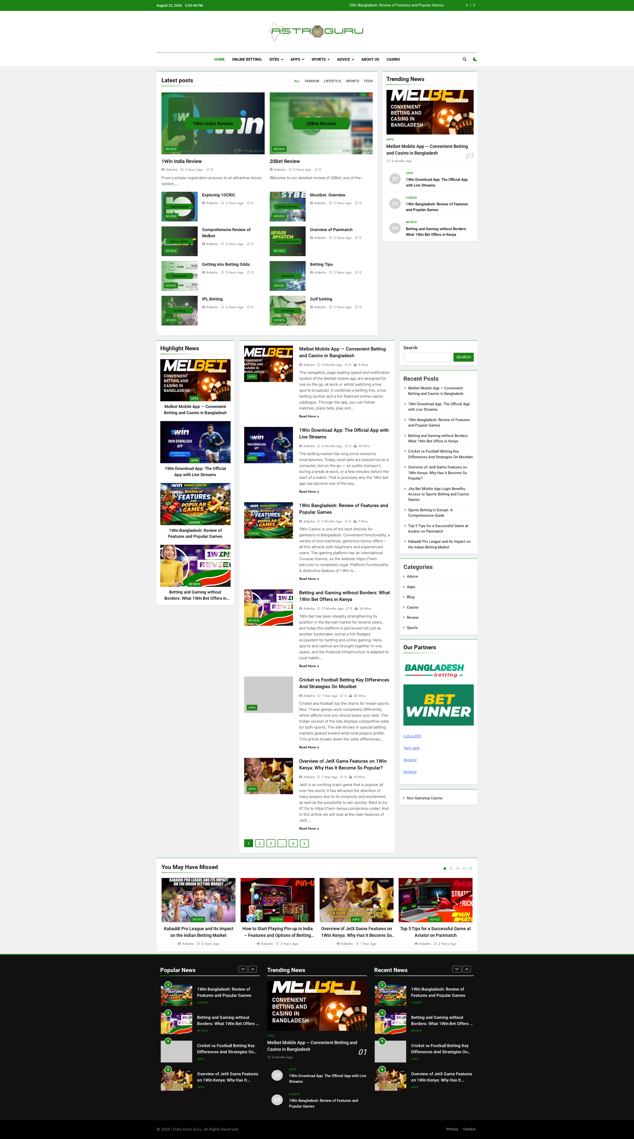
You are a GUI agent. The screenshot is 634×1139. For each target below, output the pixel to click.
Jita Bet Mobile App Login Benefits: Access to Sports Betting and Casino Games (438, 494)
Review (171, 149)
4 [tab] (464, 868)
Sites (274, 59)
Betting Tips (321, 264)
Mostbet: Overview (327, 195)
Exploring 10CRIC (218, 195)
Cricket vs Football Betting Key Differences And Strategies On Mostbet (226, 1037)
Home (219, 59)
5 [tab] (470, 868)
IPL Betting (212, 299)
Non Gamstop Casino (425, 798)
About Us (370, 59)
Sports (319, 59)
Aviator (410, 759)
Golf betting (321, 299)
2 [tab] (451, 868)
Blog (410, 597)
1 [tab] (445, 868)
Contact (469, 1129)
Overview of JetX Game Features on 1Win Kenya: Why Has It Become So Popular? (437, 473)
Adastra (171, 169)
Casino (393, 59)
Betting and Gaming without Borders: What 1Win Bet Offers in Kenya (388, 7)
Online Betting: (247, 59)
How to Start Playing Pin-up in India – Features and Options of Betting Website (277, 935)
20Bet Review (285, 161)
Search (410, 347)
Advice (343, 59)
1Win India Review (181, 161)
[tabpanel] (198, 912)
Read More (307, 416)
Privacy (452, 1129)
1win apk (411, 747)
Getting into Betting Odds (226, 264)
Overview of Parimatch (331, 229)
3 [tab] (457, 868)
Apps (295, 59)
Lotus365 (412, 735)
